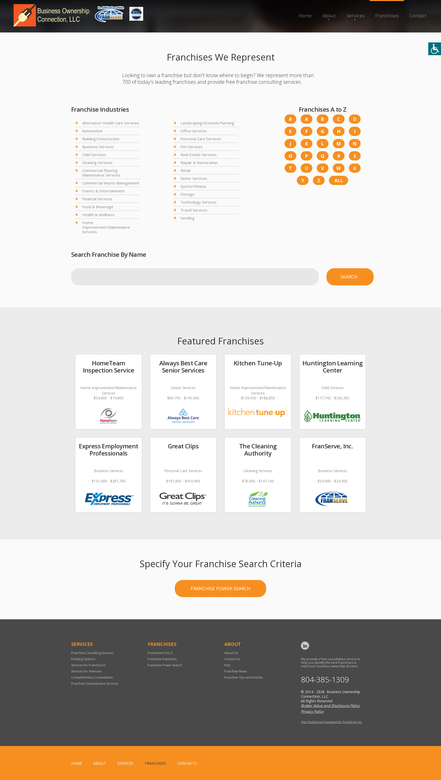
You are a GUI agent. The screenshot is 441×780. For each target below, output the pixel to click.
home (76, 763)
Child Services (94, 154)
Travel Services (193, 210)
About (329, 16)
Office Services (193, 130)
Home (305, 16)
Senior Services (193, 178)
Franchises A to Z (160, 653)
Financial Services (97, 198)
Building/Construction (100, 138)
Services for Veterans (86, 671)
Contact (418, 16)
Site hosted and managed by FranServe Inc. (331, 722)
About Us (231, 653)
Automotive (92, 130)
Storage (187, 194)
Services (355, 16)
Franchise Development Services (94, 683)
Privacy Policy (312, 711)
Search (348, 277)
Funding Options (83, 659)
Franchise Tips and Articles (243, 677)
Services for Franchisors (88, 665)
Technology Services (198, 202)
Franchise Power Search (220, 588)
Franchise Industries (162, 659)
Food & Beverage (97, 206)
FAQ (227, 665)
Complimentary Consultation (92, 677)
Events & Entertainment (103, 190)
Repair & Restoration (199, 162)
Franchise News (235, 671)
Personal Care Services (200, 138)
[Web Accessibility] (434, 48)
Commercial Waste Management (110, 182)
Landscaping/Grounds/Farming (207, 123)
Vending (187, 217)
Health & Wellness (98, 214)
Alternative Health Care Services (110, 123)
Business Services (98, 146)
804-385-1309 (325, 679)
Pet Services (191, 146)
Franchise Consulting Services (92, 653)
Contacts (187, 763)
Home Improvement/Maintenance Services (106, 227)
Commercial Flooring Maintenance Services (101, 173)
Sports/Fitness (193, 186)
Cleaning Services (97, 162)
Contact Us (232, 659)
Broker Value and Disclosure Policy (330, 705)
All (338, 180)
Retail (185, 170)
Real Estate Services (198, 154)
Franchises (387, 16)
